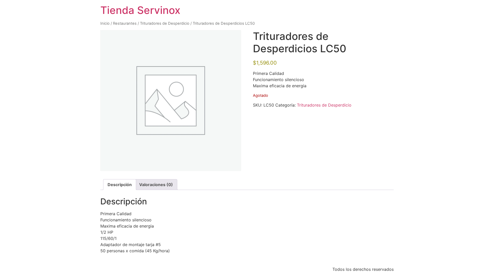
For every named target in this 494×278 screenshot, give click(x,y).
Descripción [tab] (120, 184)
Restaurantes (125, 23)
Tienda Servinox (140, 10)
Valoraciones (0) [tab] (156, 184)
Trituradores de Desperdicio (164, 23)
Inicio (105, 23)
